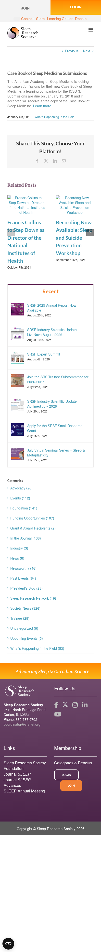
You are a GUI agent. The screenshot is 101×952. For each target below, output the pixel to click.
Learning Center (60, 18)
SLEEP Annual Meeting (24, 791)
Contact (27, 18)
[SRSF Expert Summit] (17, 357)
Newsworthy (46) (23, 568)
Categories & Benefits (73, 763)
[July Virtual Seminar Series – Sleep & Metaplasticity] (17, 453)
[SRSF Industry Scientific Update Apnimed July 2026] (17, 404)
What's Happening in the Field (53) (37, 648)
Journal (17, 774)
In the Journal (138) (25, 538)
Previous (71, 50)
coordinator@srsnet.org (22, 724)
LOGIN (76, 7)
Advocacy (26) (21, 488)
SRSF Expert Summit (43, 354)
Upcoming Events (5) (26, 638)
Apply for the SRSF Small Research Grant (54, 428)
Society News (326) (25, 608)
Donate (81, 18)
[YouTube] (57, 714)
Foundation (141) (23, 508)
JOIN (71, 785)
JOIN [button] (25, 8)
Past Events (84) (23, 578)
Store (40, 18)
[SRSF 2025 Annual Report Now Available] (17, 308)
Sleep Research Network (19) (33, 598)
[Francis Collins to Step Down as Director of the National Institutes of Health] (26, 204)
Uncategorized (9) (24, 628)
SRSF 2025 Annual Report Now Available (51, 308)
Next (86, 50)
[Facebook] (56, 705)
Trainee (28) (19, 618)
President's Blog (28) (26, 588)
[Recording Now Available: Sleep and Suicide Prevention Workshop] (75, 204)
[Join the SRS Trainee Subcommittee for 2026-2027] (17, 380)
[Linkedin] (85, 705)
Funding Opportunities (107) (32, 518)
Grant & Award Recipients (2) (33, 528)
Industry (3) (19, 548)
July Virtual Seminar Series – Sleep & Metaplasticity (56, 452)
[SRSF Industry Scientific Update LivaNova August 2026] (17, 333)
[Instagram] (75, 705)
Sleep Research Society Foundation (25, 765)
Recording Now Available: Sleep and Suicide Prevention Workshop (74, 237)
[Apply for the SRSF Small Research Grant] (17, 429)
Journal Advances (17, 782)
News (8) (17, 558)
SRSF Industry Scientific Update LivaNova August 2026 (52, 332)
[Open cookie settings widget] (8, 944)
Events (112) (20, 498)
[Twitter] (65, 705)
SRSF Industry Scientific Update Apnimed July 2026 (52, 404)
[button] (11, 232)
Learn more (42, 105)
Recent (50, 291)
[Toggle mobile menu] (91, 29)
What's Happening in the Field (55, 117)
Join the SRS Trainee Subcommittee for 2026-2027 (57, 379)
